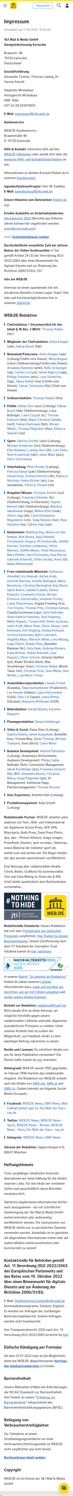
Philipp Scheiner (18, 377)
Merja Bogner (58, 359)
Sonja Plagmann (28, 778)
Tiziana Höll (36, 621)
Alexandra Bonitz (33, 774)
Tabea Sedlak (24, 381)
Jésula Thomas (43, 739)
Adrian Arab (47, 576)
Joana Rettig (50, 697)
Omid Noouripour (53, 550)
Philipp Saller (50, 760)
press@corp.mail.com (19, 228)
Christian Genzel (56, 608)
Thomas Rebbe (52, 329)
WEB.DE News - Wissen (33, 1125)
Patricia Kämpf (17, 471)
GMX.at (52, 1083)
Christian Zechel (44, 493)
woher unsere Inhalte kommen (25, 997)
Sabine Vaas (36, 524)
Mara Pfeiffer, (16, 555)
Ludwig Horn (36, 450)
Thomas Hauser (44, 398)
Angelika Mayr (17, 639)
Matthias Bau (35, 532)
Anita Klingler (59, 342)
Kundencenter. (26, 178)
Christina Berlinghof (37, 585)
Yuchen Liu (22, 372)
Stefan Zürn (26, 406)
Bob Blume (26, 537)
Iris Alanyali (29, 576)
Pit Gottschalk (47, 541)
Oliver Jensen (50, 626)
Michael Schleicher (20, 445)
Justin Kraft (15, 626)
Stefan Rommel (37, 653)
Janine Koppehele (41, 734)
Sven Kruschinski (18, 454)
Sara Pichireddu (37, 555)
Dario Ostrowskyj (19, 459)
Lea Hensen (15, 692)
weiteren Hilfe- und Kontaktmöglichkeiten (33, 159)
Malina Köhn (43, 511)
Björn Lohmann (45, 635)
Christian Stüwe (46, 666)
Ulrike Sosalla (43, 559)
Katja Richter (16, 653)
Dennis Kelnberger (47, 722)
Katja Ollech (15, 644)
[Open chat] (64, 1488)
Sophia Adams (17, 734)
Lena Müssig (59, 639)
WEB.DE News (33, 1103)
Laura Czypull (30, 415)
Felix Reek (34, 648)
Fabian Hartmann (28, 424)
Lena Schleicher (50, 377)
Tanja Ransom (42, 520)
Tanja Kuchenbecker (35, 688)
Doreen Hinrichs (36, 476)
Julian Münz (47, 454)
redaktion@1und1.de (51, 1005)
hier (39, 1060)
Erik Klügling (31, 630)
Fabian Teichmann (31, 386)
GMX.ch (9, 1088)
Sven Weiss (53, 671)
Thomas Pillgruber (31, 429)
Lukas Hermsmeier (49, 692)
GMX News (52, 1103)
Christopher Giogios (21, 541)
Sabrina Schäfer (28, 441)
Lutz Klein (60, 450)
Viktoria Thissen (35, 485)
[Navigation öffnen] (5, 5)
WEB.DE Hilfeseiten (17, 154)
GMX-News (53, 1137)
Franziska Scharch (52, 769)
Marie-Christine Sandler (45, 420)
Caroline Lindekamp (33, 546)
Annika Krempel (53, 630)
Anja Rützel (58, 555)
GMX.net (39, 1083)
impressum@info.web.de (32, 114)
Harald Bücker (37, 709)
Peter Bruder (36, 467)
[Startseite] (13, 5)
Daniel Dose (15, 476)
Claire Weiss (48, 743)
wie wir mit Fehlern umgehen (39, 992)
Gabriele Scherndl (19, 559)
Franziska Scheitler (35, 497)
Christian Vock (34, 671)
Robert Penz (34, 644)
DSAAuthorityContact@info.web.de (40, 1301)
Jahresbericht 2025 (17, 218)
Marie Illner (32, 626)
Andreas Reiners (54, 648)
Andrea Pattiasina (52, 751)
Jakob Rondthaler (19, 769)
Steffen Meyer (29, 550)
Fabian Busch (25, 346)
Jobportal (23, 303)
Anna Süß (60, 559)
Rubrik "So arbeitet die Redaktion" (42, 977)
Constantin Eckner (32, 594)
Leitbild (45, 982)
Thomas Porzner (48, 787)
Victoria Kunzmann (20, 635)
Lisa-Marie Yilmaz (30, 675)
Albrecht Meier (39, 639)
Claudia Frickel (55, 683)
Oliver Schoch (30, 657)
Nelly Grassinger (55, 368)
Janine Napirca (48, 372)
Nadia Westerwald (20, 564)
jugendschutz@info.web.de (34, 191)
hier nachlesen (41, 951)
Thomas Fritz (34, 608)
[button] (67, 5)
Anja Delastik (45, 537)
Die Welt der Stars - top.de (45, 1129)
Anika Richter (30, 480)
